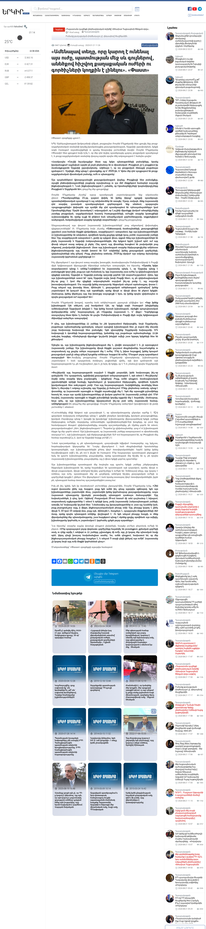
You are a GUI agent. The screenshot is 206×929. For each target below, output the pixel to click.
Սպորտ (136, 15)
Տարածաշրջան (98, 15)
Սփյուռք (117, 15)
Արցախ (109, 15)
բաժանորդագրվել (104, 581)
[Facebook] (190, 8)
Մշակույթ (128, 15)
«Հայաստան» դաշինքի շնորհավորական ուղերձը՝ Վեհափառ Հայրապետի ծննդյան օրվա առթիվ (107, 29)
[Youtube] (194, 8)
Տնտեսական (66, 15)
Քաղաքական (37, 15)
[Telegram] (200, 8)
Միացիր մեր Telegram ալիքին (106, 575)
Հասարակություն (52, 15)
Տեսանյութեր (198, 15)
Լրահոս (172, 27)
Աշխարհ (87, 15)
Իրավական (77, 15)
